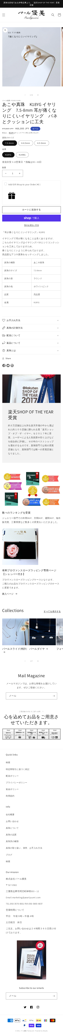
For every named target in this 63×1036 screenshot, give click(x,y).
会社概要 (10, 814)
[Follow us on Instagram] (12, 365)
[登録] (54, 695)
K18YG (8, 154)
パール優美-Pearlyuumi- (27, 1031)
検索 (8, 762)
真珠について (12, 828)
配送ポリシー (12, 776)
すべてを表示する (52, 611)
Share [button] (8, 358)
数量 (4, 167)
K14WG (22, 154)
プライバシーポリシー (16, 782)
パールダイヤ (37, 648)
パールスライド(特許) (14, 648)
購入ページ (8, 593)
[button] (3, 15)
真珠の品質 (11, 834)
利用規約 (10, 796)
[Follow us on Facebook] (4, 365)
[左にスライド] (25, 95)
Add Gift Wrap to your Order (24, 184)
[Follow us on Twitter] (8, 365)
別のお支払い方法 (31, 225)
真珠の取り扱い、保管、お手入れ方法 (24, 848)
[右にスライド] (38, 95)
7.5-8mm (9, 143)
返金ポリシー (12, 789)
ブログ (9, 854)
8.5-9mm (41, 143)
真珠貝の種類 (12, 841)
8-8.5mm (25, 143)
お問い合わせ (12, 821)
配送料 (11, 133)
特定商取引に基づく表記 (17, 769)
